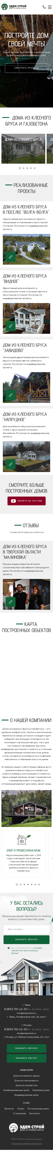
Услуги (20, 1109)
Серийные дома (41, 1090)
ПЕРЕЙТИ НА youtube (30, 501)
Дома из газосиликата (26, 1081)
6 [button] (35, 884)
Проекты (9, 1109)
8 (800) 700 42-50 (15, 1009)
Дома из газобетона (26, 1085)
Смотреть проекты (26, 68)
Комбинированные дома (16, 1090)
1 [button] (20, 168)
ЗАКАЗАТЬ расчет (26, 1058)
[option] (23, 149)
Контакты (34, 1114)
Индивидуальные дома (26, 1095)
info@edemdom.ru (26, 1013)
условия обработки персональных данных (26, 950)
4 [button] (31, 168)
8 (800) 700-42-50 (44, 7)
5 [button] (34, 168)
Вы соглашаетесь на (26, 950)
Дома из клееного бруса (26, 1076)
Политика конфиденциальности (26, 1144)
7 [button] (39, 884)
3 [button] (27, 168)
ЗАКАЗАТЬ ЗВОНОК (26, 940)
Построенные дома (38, 1109)
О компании (19, 1114)
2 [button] (23, 168)
